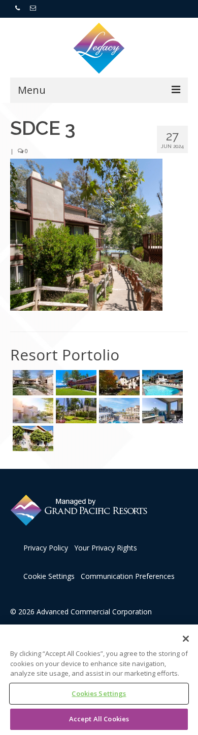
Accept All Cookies (99, 718)
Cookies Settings (99, 693)
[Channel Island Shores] (31, 438)
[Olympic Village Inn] (118, 382)
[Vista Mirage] (31, 410)
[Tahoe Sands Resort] (74, 382)
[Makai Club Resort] (74, 410)
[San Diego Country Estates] (31, 382)
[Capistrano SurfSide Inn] (161, 410)
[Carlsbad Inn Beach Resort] (118, 410)
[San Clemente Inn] (161, 382)
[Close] (186, 639)
